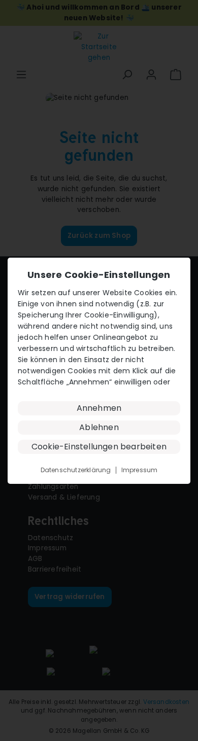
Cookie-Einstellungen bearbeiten (99, 446)
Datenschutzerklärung (76, 470)
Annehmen (99, 408)
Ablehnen (99, 427)
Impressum (139, 470)
